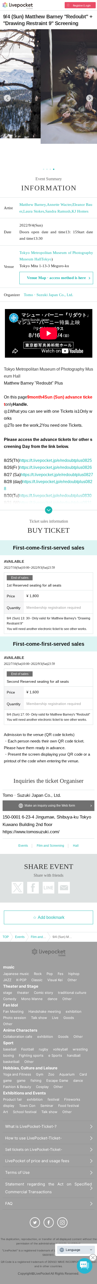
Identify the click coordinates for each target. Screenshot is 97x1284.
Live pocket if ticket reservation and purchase (18, 5)
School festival (24, 1112)
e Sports (55, 1055)
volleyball (60, 1049)
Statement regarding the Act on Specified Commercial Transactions (48, 1188)
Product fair (12, 1099)
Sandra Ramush (58, 211)
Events (23, 845)
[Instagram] (62, 1222)
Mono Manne (32, 999)
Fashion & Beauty (17, 1087)
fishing (36, 1080)
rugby (43, 1049)
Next (89, 98)
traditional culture (72, 992)
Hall (76, 845)
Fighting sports (31, 1055)
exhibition (73, 1011)
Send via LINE (48, 887)
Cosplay (42, 1087)
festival (53, 1099)
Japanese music (16, 974)
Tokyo (46, 259)
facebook (33, 887)
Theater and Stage (20, 986)
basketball (11, 1062)
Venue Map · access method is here (56, 278)
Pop (50, 974)
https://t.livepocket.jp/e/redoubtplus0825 (55, 460)
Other (72, 980)
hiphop (73, 974)
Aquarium (66, 1074)
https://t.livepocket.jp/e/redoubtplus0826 (55, 467)
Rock (38, 974)
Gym (39, 1074)
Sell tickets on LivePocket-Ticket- (33, 1149)
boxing (8, 1055)
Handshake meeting (44, 1011)
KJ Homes (80, 211)
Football (27, 1049)
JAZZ (7, 980)
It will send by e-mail (64, 887)
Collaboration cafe (17, 1036)
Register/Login (82, 5)
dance (52, 999)
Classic (36, 980)
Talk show (39, 1018)
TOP (6, 937)
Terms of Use (17, 1172)
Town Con (27, 1105)
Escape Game (57, 1080)
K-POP (21, 980)
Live (55, 1018)
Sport (8, 1042)
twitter (17, 887)
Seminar (46, 1105)
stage (7, 992)
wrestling (80, 1049)
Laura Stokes (33, 211)
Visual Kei (55, 980)
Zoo (51, 1074)
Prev (7, 98)
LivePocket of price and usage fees (37, 1160)
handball (73, 1055)
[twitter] (35, 1222)
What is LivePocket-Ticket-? (31, 1126)
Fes (60, 974)
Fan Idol (10, 1005)
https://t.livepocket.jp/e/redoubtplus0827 (57, 474)
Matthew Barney (32, 204)
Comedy (9, 999)
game (21, 1080)
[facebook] (48, 1222)
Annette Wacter (59, 204)
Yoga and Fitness (17, 1074)
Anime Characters (20, 1030)
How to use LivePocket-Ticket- (33, 1138)
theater (23, 992)
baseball (9, 1049)
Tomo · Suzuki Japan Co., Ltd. (48, 295)
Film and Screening (50, 845)
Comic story (43, 992)
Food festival (68, 1105)
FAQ (8, 1203)
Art (5, 1112)
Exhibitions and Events (24, 1093)
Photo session (14, 1018)
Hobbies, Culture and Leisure (30, 1067)
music (8, 967)
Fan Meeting (13, 1011)
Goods (68, 1018)
